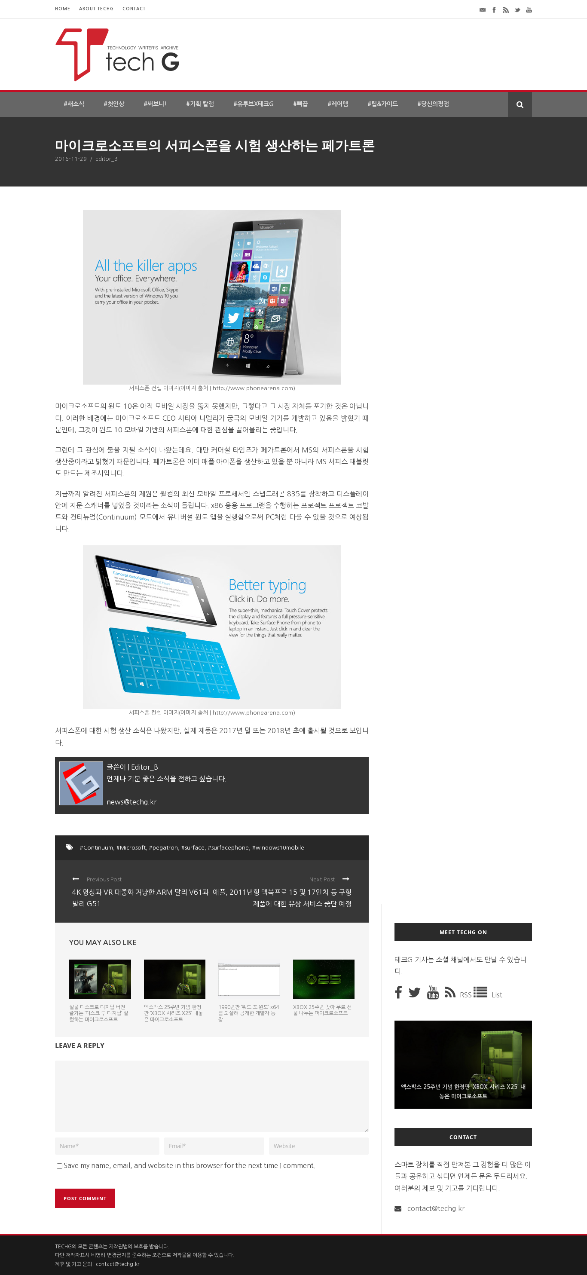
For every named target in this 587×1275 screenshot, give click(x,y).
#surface (193, 847)
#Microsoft (131, 847)
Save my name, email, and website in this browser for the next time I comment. (190, 1165)
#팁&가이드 (382, 104)
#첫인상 (114, 104)
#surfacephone (228, 847)
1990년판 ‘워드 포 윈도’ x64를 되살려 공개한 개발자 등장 (248, 1013)
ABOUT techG (96, 9)
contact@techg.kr (436, 1208)
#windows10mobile (278, 847)
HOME (62, 9)
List (497, 994)
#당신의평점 (433, 104)
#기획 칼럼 (200, 104)
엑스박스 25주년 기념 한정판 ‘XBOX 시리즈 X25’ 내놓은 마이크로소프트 (173, 1013)
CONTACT (134, 9)
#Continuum (96, 847)
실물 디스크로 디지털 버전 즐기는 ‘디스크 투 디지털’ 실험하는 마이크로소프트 (98, 1013)
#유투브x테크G (253, 104)
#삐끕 (300, 104)
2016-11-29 (71, 159)
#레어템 (337, 104)
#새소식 (74, 104)
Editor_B (106, 159)
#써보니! (155, 104)
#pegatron (163, 847)
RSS (467, 994)
